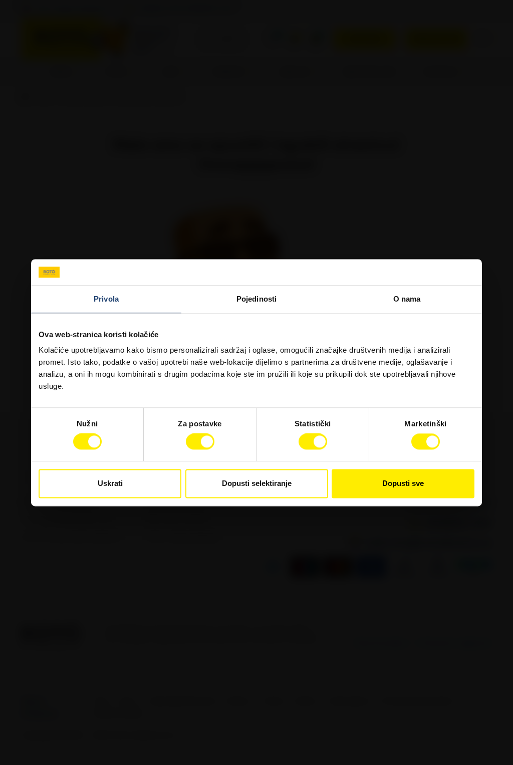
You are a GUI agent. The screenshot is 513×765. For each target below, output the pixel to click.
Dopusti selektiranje (257, 483)
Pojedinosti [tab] (256, 299)
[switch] (200, 442)
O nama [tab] (407, 299)
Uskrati (110, 483)
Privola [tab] (106, 299)
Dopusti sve (403, 483)
